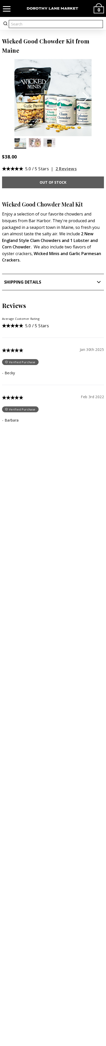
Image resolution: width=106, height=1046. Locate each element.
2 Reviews (66, 169)
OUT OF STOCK (53, 182)
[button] (85, 97)
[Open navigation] (6, 8)
